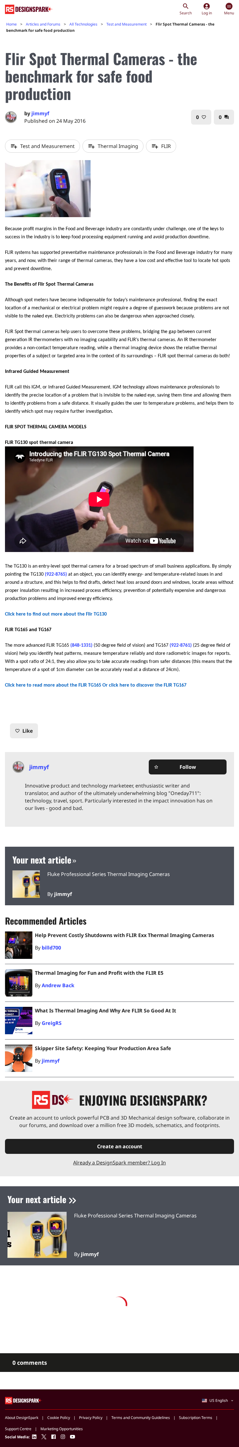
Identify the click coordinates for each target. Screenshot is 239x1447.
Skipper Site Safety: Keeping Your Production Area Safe (103, 1048)
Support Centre (18, 1428)
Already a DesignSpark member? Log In (119, 1162)
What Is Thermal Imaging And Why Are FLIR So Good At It (105, 1010)
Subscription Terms (195, 1417)
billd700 (51, 947)
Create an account (119, 1146)
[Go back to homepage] (29, 9)
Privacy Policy (90, 1417)
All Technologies (83, 24)
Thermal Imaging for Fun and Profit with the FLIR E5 (99, 972)
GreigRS (52, 1023)
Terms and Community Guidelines (140, 1417)
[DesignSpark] (24, 1400)
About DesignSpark (21, 1417)
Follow (175, 767)
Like (24, 730)
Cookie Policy (58, 1417)
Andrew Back (58, 985)
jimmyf (40, 113)
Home (11, 24)
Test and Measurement (126, 24)
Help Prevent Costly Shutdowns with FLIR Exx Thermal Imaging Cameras (124, 935)
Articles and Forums (43, 24)
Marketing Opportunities (61, 1428)
